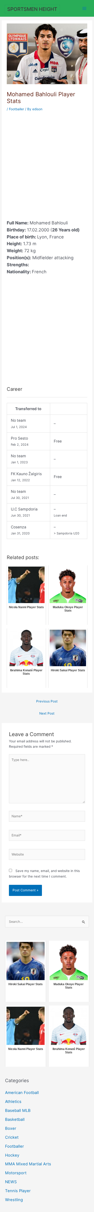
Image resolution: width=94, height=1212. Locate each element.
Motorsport (16, 1172)
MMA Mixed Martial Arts (28, 1163)
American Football (22, 1092)
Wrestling (14, 1199)
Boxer (10, 1128)
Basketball (15, 1119)
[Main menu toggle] (84, 8)
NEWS (11, 1181)
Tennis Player (18, 1190)
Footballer (16, 109)
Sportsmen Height (32, 9)
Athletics (13, 1101)
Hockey (12, 1155)
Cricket (12, 1137)
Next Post (46, 713)
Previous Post (47, 701)
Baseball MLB (18, 1110)
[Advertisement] (47, 163)
